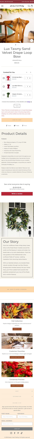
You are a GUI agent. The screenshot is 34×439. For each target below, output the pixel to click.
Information (17, 396)
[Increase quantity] (30, 78)
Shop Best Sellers (17, 357)
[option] (17, 26)
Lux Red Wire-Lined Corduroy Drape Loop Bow (17, 85)
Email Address (6, 421)
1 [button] (15, 44)
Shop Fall (17, 329)
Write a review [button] (17, 194)
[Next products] (31, 72)
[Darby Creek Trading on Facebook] (15, 433)
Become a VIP (17, 402)
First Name (5, 413)
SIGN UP (17, 429)
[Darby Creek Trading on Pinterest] (18, 433)
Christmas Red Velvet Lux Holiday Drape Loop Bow (17, 77)
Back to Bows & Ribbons (18, 289)
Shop (17, 391)
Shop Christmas (17, 385)
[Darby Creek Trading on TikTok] (22, 433)
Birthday (21, 413)
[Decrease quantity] (25, 78)
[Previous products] (27, 72)
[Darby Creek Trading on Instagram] (11, 433)
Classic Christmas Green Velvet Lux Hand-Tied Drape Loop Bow (17, 94)
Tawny (17, 105)
